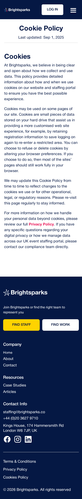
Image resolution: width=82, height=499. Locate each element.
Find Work (60, 324)
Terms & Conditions (19, 462)
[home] (16, 10)
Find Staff (21, 324)
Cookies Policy (15, 477)
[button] (73, 10)
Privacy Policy (15, 469)
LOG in (52, 9)
